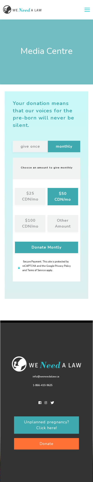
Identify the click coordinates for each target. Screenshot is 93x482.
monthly (64, 146)
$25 (30, 196)
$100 (30, 223)
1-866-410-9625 (43, 385)
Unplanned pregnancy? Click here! (46, 424)
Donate (46, 247)
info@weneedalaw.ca (46, 376)
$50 (63, 196)
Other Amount (63, 223)
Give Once (30, 146)
